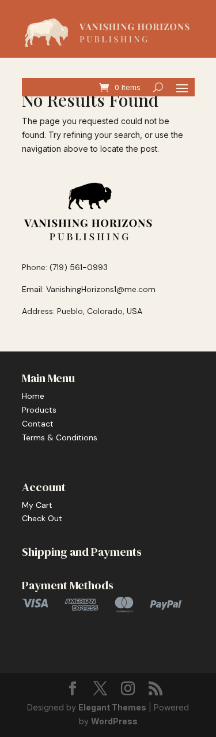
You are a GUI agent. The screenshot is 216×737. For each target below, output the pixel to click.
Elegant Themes (112, 707)
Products (39, 410)
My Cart (37, 505)
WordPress (114, 721)
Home (33, 396)
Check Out (42, 518)
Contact (38, 423)
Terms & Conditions (59, 437)
